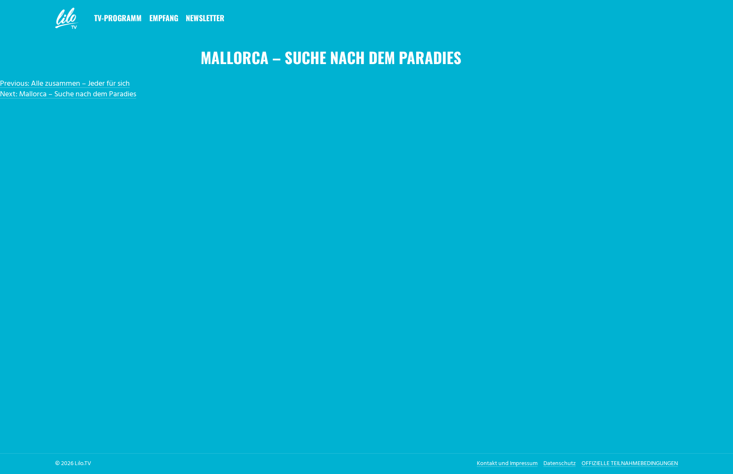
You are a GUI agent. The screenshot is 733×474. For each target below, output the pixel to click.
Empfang (163, 17)
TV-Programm (118, 17)
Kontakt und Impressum (507, 463)
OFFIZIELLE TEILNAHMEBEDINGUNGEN (630, 463)
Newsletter (205, 17)
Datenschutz (559, 463)
